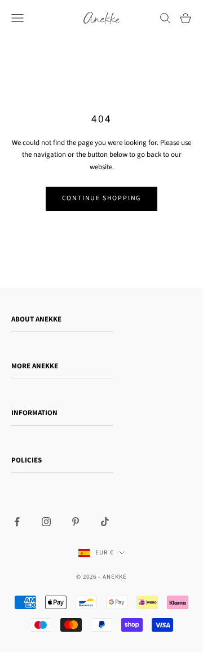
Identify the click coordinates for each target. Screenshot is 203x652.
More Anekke (34, 366)
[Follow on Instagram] (46, 521)
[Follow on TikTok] (105, 521)
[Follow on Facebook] (17, 521)
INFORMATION (34, 413)
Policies (26, 460)
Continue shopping (102, 198)
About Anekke (36, 319)
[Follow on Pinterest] (75, 521)
